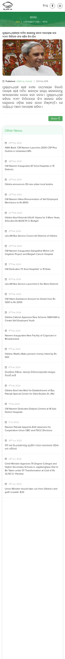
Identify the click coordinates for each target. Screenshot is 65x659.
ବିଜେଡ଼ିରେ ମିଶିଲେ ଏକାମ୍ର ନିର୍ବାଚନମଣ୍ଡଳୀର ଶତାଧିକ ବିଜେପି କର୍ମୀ (30, 373)
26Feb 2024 (14, 161)
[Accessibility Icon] (52, 5)
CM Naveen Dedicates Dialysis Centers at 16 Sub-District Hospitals (31, 410)
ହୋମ (18, 21)
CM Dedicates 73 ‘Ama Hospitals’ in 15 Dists (27, 269)
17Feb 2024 (14, 264)
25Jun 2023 (14, 484)
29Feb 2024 (14, 143)
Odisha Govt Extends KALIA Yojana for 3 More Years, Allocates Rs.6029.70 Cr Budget (32, 219)
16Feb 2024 (14, 279)
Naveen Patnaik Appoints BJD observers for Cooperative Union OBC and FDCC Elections (28, 428)
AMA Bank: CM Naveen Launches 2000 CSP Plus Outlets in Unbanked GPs (31, 149)
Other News (13, 131)
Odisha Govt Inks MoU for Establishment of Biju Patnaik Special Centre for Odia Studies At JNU (30, 392)
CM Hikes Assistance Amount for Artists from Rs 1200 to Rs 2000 (30, 300)
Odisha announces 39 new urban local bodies (29, 184)
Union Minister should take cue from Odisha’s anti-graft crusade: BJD (31, 490)
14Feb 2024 (14, 294)
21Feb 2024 (14, 231)
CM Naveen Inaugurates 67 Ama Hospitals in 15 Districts (29, 167)
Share (54, 118)
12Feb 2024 (14, 312)
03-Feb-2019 (42, 81)
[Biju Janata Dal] (7, 6)
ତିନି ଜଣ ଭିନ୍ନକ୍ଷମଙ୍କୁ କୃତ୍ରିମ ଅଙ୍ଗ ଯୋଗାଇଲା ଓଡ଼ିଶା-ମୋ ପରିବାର (32, 447)
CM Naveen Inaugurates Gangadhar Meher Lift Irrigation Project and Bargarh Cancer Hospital (29, 252)
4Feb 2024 (13, 385)
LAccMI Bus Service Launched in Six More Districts (31, 284)
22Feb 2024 (14, 213)
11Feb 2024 (13, 330)
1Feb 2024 (13, 404)
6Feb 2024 (13, 367)
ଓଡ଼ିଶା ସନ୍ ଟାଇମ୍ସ (24, 81)
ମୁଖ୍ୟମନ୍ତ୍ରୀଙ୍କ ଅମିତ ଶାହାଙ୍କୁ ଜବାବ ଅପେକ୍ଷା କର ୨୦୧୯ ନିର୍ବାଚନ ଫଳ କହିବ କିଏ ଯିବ (29, 35)
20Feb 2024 (14, 246)
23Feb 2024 (14, 194)
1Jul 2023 (13, 422)
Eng (45, 5)
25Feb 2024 (14, 179)
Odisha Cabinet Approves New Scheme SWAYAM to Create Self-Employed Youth (32, 318)
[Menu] (60, 5)
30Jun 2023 (14, 440)
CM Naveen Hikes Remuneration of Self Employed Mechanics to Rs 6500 (31, 200)
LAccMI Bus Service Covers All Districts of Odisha (31, 236)
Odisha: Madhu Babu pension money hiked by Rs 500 (31, 355)
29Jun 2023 (14, 459)
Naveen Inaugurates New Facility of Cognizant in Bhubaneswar (30, 337)
